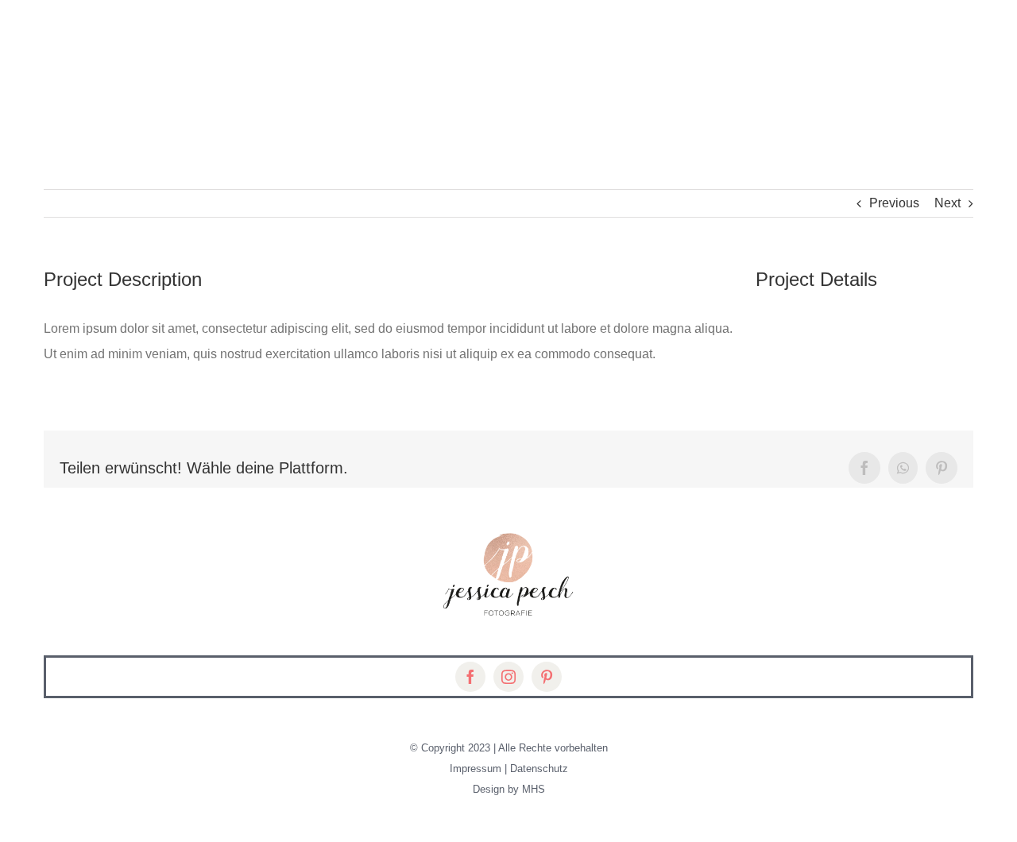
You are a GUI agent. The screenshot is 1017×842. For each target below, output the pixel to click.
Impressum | (480, 768)
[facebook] (470, 677)
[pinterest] (547, 677)
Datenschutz (539, 768)
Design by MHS (509, 789)
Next (947, 203)
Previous (894, 203)
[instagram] (508, 677)
